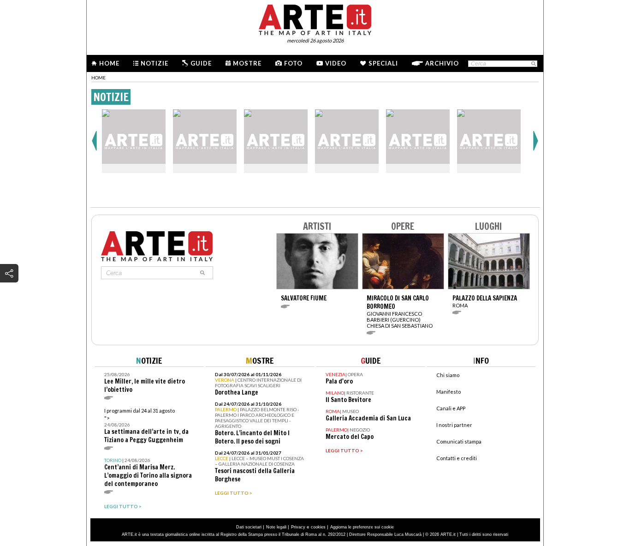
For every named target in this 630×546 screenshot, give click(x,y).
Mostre (247, 63)
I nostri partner (454, 425)
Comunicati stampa (458, 441)
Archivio (442, 63)
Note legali (276, 527)
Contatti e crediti (456, 458)
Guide (201, 63)
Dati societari (249, 527)
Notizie (154, 63)
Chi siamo (447, 375)
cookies (318, 527)
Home (109, 63)
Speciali (383, 63)
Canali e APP (450, 408)
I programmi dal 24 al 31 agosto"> (146, 426)
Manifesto (448, 392)
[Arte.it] (315, 18)
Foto (293, 63)
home (98, 77)
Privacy (298, 527)
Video (335, 63)
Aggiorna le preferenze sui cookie (362, 527)
